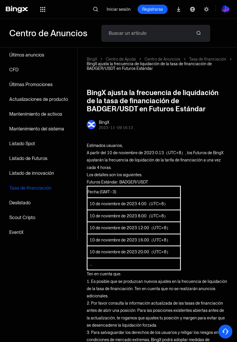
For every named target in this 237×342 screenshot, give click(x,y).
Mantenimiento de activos (35, 114)
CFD (13, 69)
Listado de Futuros (28, 158)
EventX (16, 232)
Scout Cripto (22, 217)
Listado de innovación (31, 173)
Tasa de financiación (30, 188)
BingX (92, 59)
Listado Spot (22, 143)
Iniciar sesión (119, 9)
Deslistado (20, 202)
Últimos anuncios (26, 55)
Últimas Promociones (31, 84)
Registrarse (152, 9)
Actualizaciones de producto (38, 99)
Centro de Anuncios (162, 59)
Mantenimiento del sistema (36, 129)
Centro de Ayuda (121, 59)
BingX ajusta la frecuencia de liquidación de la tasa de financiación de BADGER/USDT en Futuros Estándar (149, 66)
